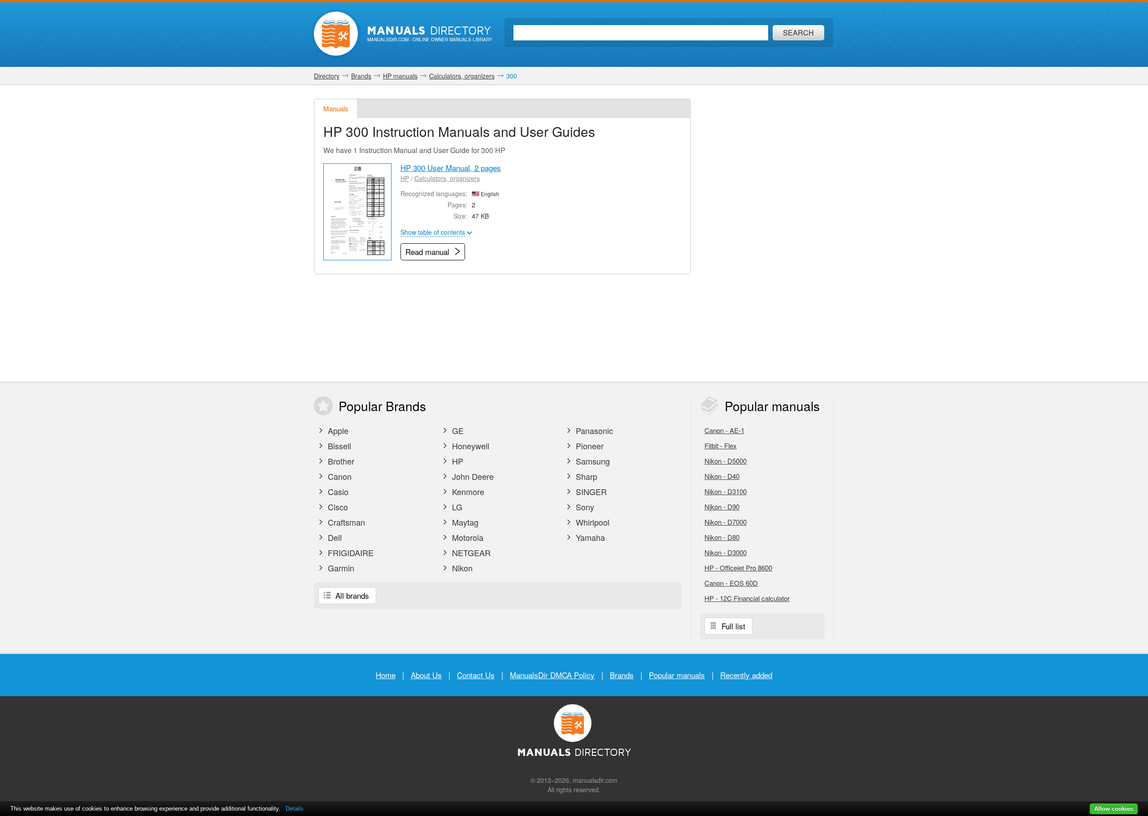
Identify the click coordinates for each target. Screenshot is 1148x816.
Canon (339, 476)
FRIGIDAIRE (350, 552)
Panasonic (593, 430)
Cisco (337, 507)
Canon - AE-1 (724, 430)
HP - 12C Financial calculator (747, 598)
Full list (732, 626)
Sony (584, 507)
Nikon (461, 568)
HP (404, 178)
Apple (337, 430)
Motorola (466, 537)
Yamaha (589, 537)
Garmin (340, 568)
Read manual (428, 251)
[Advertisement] (767, 233)
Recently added (746, 674)
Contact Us (476, 674)
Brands (622, 674)
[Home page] (336, 33)
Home (386, 674)
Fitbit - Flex (720, 445)
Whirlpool (591, 522)
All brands (351, 595)
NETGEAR (470, 552)
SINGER (590, 491)
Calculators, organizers (447, 178)
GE (457, 430)
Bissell (338, 446)
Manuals (335, 108)
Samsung (592, 461)
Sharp (585, 476)
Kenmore (467, 491)
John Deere (472, 476)
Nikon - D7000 (725, 521)
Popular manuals (677, 674)
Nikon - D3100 (725, 491)
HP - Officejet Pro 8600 (738, 567)
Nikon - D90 (721, 506)
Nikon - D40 (721, 476)
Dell (334, 537)
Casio (337, 491)
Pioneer (589, 446)
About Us (426, 674)
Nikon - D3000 (725, 552)
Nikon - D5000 (725, 460)
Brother (340, 461)
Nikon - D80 (721, 537)
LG (456, 507)
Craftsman (345, 522)
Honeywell (469, 446)
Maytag (464, 522)
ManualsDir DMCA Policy (552, 674)
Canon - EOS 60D (731, 583)
